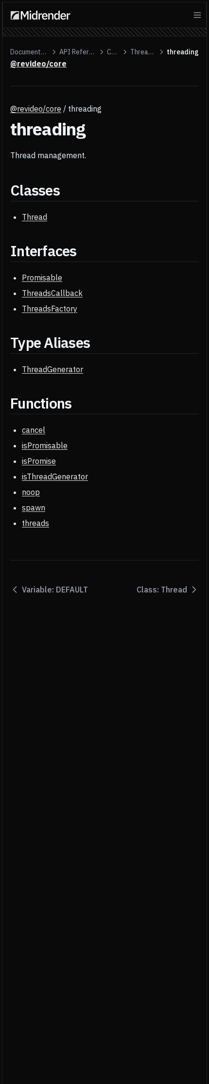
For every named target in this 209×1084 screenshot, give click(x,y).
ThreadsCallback (52, 293)
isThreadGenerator (55, 476)
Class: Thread (162, 589)
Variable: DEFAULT (55, 589)
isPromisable (45, 445)
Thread (34, 217)
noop (31, 492)
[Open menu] (197, 15)
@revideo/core (35, 109)
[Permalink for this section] (68, 190)
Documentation (29, 52)
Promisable (42, 277)
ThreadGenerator (52, 369)
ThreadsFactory (49, 308)
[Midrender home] (40, 15)
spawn (33, 507)
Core (113, 52)
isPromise (39, 461)
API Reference (77, 52)
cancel (33, 430)
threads (35, 523)
